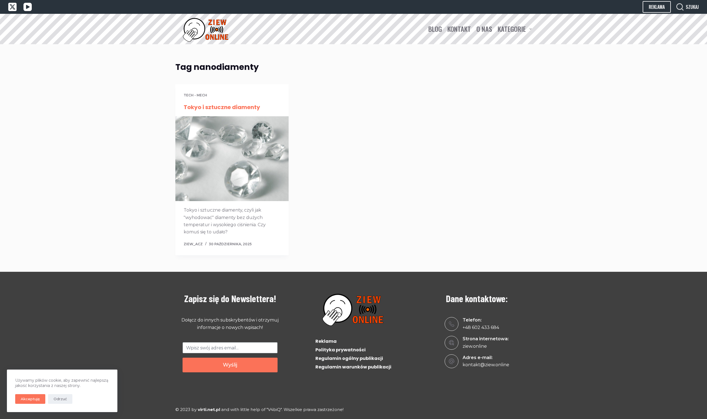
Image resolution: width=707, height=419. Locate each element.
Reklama (326, 341)
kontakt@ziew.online (486, 364)
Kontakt (459, 29)
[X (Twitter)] (12, 7)
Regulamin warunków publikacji (353, 367)
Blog (435, 29)
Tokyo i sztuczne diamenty (222, 107)
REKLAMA (657, 7)
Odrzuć (60, 399)
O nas (484, 29)
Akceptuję (30, 399)
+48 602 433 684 (481, 327)
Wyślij (230, 365)
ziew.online (475, 346)
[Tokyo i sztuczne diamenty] (232, 158)
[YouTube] (27, 7)
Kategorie (512, 29)
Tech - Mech (195, 95)
